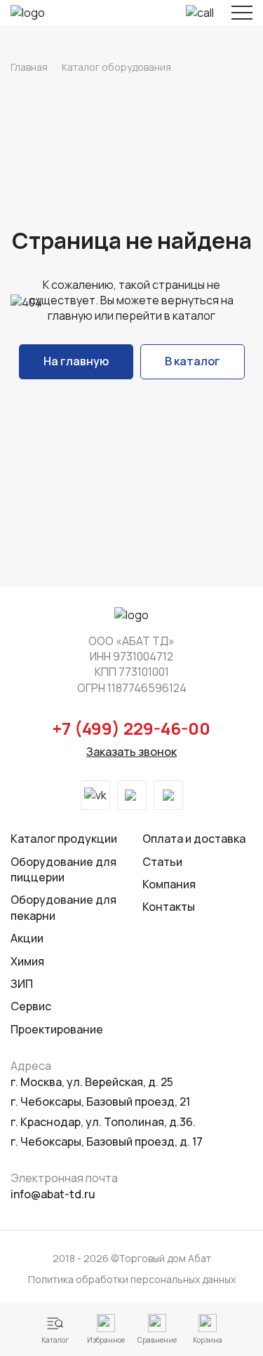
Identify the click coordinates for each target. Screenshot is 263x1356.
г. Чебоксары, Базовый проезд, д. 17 (107, 1141)
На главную (76, 361)
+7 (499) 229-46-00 (131, 728)
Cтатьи (162, 861)
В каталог (192, 361)
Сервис (31, 1006)
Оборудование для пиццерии (63, 869)
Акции (27, 938)
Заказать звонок (131, 751)
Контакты (168, 906)
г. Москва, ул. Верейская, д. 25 (92, 1082)
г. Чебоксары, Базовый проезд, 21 (100, 1101)
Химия (27, 961)
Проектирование (57, 1029)
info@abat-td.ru (53, 1194)
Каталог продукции (64, 838)
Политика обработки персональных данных (132, 1279)
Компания (169, 884)
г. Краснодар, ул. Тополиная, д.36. (103, 1122)
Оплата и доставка (193, 838)
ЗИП (22, 983)
